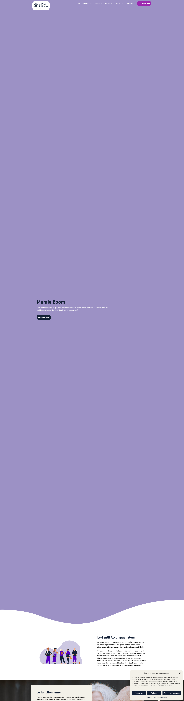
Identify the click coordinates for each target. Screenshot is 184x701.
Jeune (97, 3)
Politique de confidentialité (159, 697)
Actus (118, 3)
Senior (107, 3)
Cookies (148, 697)
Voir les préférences (172, 693)
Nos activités (83, 3)
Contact (129, 3)
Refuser (154, 693)
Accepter (139, 693)
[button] (180, 673)
